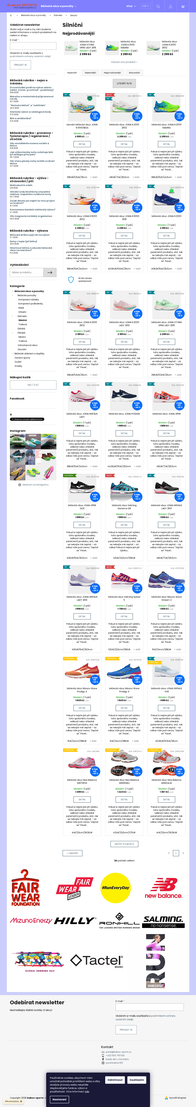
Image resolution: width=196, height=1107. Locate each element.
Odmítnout (115, 1080)
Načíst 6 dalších (124, 844)
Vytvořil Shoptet (177, 1097)
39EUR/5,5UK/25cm (77, 177)
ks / (33, 384)
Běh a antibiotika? (20, 118)
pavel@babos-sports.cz (118, 1051)
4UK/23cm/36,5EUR (82, 832)
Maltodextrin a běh (21, 185)
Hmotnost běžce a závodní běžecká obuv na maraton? (31, 249)
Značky (18, 366)
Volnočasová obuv (27, 345)
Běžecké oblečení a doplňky (29, 353)
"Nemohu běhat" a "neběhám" (28, 105)
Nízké (21, 307)
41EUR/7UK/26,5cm (119, 177)
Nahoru (73, 853)
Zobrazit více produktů (123, 62)
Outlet (18, 361)
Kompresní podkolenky (30, 303)
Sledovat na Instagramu (35, 484)
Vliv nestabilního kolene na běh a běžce (29, 144)
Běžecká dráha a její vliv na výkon (30, 235)
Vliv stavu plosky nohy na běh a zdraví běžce (32, 162)
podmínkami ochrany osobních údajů (30, 56)
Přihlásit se (20, 64)
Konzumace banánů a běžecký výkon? (32, 210)
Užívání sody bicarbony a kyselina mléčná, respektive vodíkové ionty (30, 193)
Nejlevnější (90, 72)
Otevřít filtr (124, 83)
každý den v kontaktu (117, 1059)
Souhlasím (137, 1080)
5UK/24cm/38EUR (161, 649)
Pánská (21, 332)
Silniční (22, 320)
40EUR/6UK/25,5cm (161, 268)
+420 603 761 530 (115, 1055)
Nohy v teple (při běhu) (23, 241)
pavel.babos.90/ (114, 1062)
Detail (82, 144)
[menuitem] (59, 6)
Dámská (22, 316)
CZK (144, 6)
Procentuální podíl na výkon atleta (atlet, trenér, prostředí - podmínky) (32, 88)
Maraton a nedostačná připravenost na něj (32, 97)
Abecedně (134, 72)
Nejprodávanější (112, 72)
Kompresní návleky (28, 299)
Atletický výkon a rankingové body (30, 112)
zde (87, 1091)
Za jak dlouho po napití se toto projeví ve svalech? (32, 202)
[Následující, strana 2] (176, 853)
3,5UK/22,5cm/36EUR (124, 557)
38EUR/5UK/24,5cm (161, 177)
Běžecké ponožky (27, 295)
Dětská (21, 328)
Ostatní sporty (22, 357)
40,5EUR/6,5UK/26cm (119, 268)
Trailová (22, 324)
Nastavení (59, 1099)
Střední (22, 312)
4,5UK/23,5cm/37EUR (124, 832)
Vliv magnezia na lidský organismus (31, 216)
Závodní (22, 349)
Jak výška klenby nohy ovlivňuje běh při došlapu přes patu (31, 153)
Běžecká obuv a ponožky (29, 291)
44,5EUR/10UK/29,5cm (119, 466)
